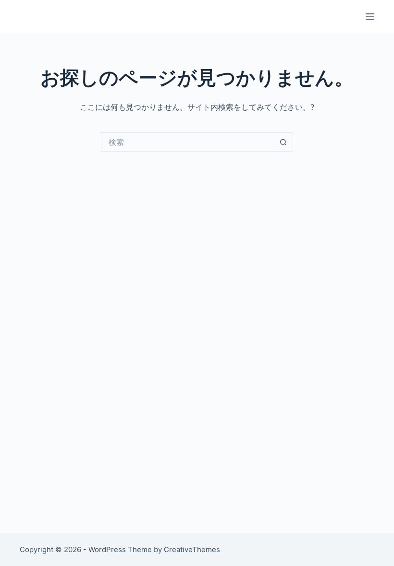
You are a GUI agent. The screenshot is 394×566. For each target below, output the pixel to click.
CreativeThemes (192, 549)
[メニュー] (370, 16)
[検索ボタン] (283, 142)
